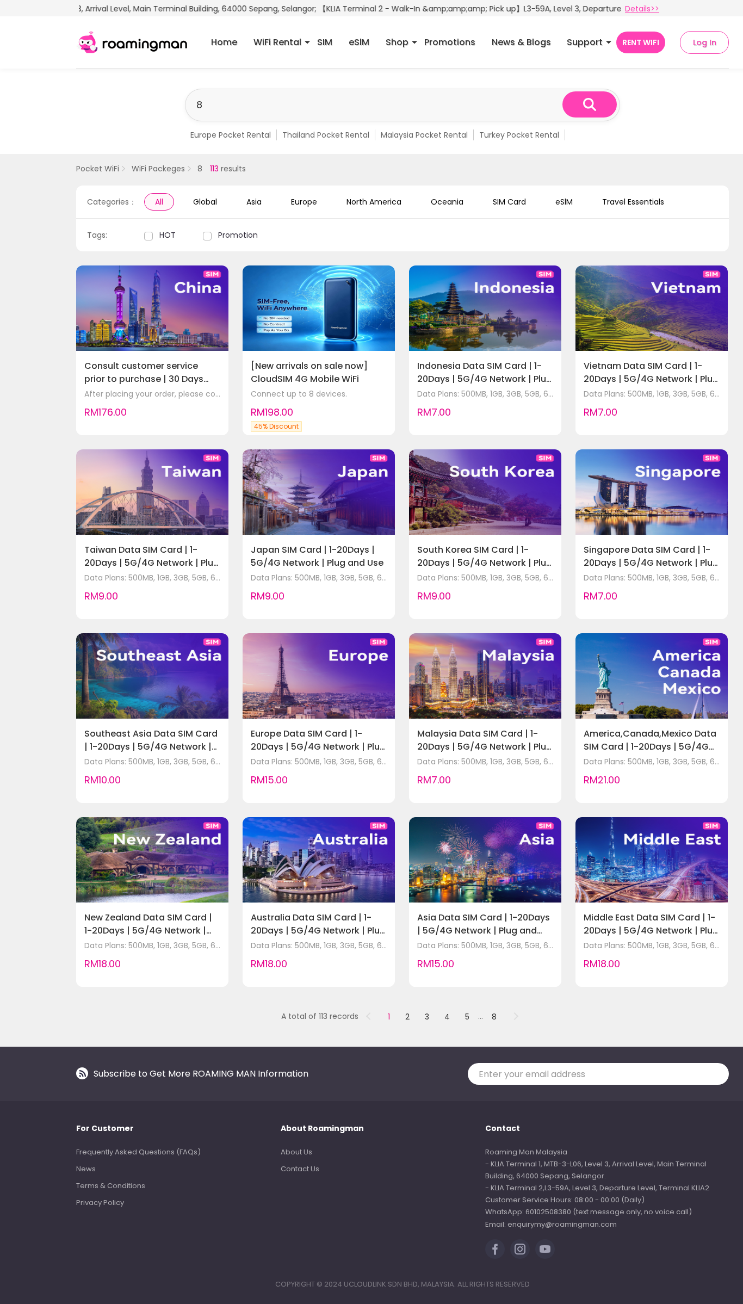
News (86, 1169)
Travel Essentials (633, 201)
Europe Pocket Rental (230, 134)
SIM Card (509, 201)
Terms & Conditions (110, 1186)
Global (205, 201)
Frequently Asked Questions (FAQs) (138, 1152)
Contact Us (300, 1169)
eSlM (359, 42)
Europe (304, 201)
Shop (397, 42)
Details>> (642, 8)
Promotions (449, 42)
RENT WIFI (640, 42)
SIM (324, 42)
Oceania (447, 201)
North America (373, 201)
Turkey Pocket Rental (519, 134)
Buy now (197, 416)
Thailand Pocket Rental (325, 134)
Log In (704, 42)
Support (585, 42)
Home (224, 42)
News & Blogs (521, 42)
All (159, 201)
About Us (296, 1152)
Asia (254, 201)
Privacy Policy (100, 1202)
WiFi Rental (277, 42)
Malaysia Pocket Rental (424, 134)
